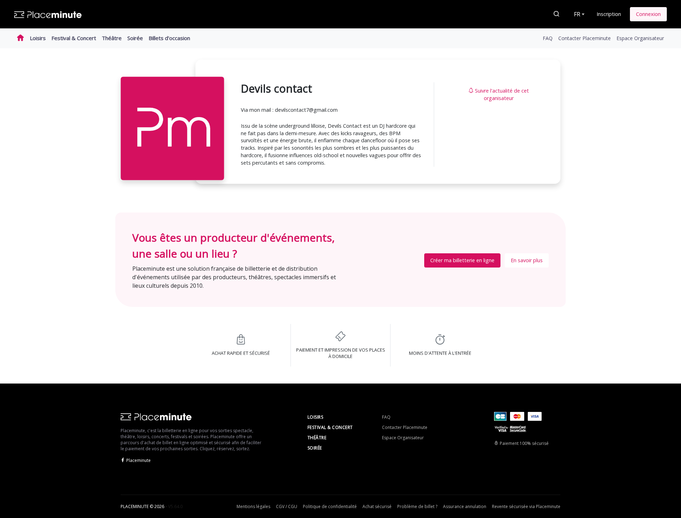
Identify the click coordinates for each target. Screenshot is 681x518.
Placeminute (138, 460)
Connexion (648, 14)
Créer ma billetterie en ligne (462, 260)
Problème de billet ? (417, 506)
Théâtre (112, 38)
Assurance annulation (464, 506)
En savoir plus (527, 260)
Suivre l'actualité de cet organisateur (502, 94)
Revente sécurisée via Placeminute (526, 506)
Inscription (609, 14)
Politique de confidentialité (330, 506)
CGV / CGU (286, 506)
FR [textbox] (577, 14)
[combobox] (578, 14)
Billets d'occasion (169, 38)
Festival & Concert (73, 38)
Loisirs (38, 38)
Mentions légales (253, 506)
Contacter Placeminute (584, 38)
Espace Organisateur (640, 38)
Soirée (135, 38)
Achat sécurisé (377, 506)
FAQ (548, 38)
